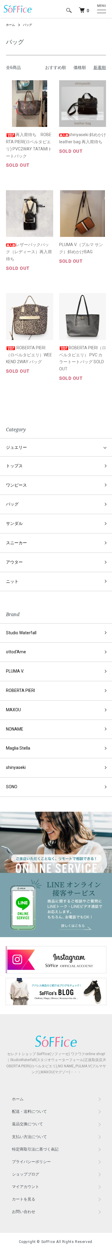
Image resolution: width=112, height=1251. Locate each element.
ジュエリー (16, 447)
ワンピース (16, 485)
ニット (12, 581)
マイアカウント (25, 1186)
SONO (11, 786)
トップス (14, 465)
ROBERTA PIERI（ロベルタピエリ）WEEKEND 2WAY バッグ (29, 354)
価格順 (79, 67)
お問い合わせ (23, 1211)
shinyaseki (16, 767)
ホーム (10, 24)
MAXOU (13, 709)
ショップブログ (25, 1174)
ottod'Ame (16, 651)
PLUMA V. (15, 671)
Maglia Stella (18, 748)
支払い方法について (29, 1136)
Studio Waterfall (21, 632)
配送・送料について (29, 1111)
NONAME (14, 729)
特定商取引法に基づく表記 (35, 1149)
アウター (14, 562)
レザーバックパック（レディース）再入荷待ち (29, 251)
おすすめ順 (55, 67)
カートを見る (23, 1199)
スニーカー (16, 542)
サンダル (14, 523)
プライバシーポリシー (31, 1161)
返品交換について (27, 1124)
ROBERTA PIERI (20, 690)
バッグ (27, 24)
